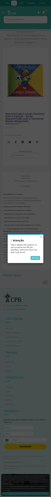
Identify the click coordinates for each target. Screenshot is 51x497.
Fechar (35, 258)
